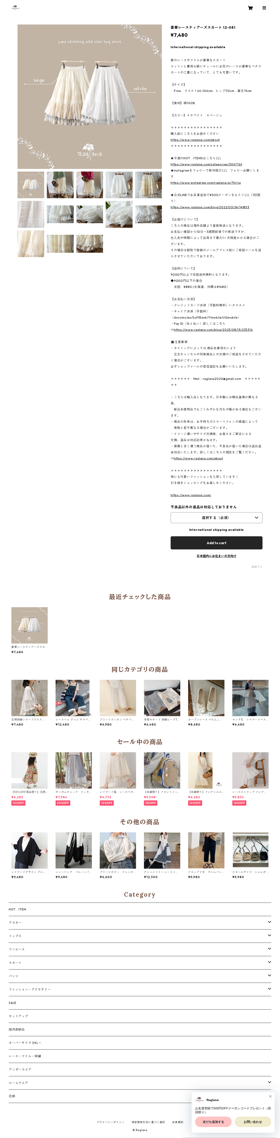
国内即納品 (17, 1029)
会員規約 (177, 1122)
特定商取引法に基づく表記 (148, 1122)
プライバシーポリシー (111, 1122)
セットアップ (18, 1016)
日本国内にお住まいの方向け (216, 556)
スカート (15, 963)
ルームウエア (18, 1083)
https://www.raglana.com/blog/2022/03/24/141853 (210, 207)
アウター (15, 923)
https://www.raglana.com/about (195, 140)
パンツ (13, 976)
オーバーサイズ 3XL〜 (25, 1043)
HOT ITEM (17, 909)
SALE (12, 1003)
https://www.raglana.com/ (191, 495)
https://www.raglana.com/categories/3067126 (206, 164)
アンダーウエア (20, 1069)
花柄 (12, 1096)
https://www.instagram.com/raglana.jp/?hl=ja (206, 183)
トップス (15, 936)
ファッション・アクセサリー (30, 989)
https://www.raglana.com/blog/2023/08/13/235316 (213, 330)
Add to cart (216, 543)
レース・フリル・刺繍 (25, 1056)
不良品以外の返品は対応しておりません (204, 507)
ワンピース (17, 949)
